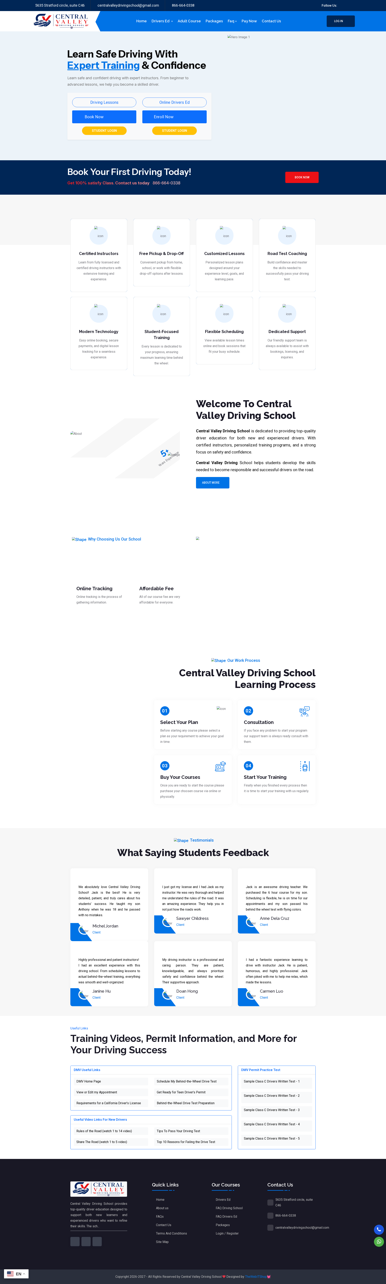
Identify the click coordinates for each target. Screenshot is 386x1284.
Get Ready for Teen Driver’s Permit (181, 1092)
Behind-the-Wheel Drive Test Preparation (186, 1103)
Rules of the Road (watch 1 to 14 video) (104, 1131)
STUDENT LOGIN (104, 131)
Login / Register (227, 1233)
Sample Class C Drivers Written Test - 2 (272, 1096)
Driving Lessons (104, 102)
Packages (214, 21)
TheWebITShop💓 (258, 1277)
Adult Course (189, 21)
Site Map (162, 1242)
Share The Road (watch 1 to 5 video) (101, 1142)
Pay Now (249, 21)
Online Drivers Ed (174, 102)
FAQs (160, 1216)
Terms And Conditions (171, 1233)
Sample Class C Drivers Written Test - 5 (272, 1138)
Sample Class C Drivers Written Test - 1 (272, 1081)
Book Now (302, 177)
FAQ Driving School (229, 1208)
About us (162, 1208)
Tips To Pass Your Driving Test (178, 1131)
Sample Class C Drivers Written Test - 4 (272, 1124)
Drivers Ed (161, 21)
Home (141, 21)
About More (211, 482)
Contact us (271, 21)
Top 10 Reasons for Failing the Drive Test (186, 1142)
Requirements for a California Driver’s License (108, 1103)
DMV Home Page (88, 1081)
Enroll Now (163, 116)
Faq (231, 21)
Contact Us (163, 1225)
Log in (339, 21)
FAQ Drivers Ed (226, 1216)
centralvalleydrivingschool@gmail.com (128, 5)
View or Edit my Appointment (96, 1092)
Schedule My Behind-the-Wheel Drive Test (187, 1081)
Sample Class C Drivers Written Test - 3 (272, 1110)
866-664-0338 (183, 5)
